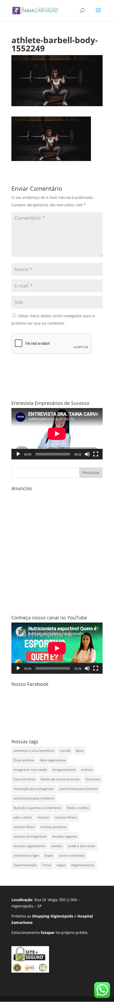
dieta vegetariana (53, 760)
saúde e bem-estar (81, 846)
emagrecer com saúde (30, 769)
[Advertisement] (57, 550)
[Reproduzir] (18, 454)
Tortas (46, 865)
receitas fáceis (24, 827)
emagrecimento (64, 769)
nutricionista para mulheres (34, 798)
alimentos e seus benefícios (34, 750)
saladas (56, 846)
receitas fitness (66, 817)
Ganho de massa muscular (60, 779)
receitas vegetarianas (30, 846)
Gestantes (92, 779)
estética (87, 769)
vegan (61, 865)
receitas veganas (64, 836)
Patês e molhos (78, 808)
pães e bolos (23, 817)
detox (80, 750)
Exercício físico (24, 779)
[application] (57, 433)
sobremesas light (26, 855)
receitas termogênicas (30, 836)
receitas (43, 817)
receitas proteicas (53, 827)
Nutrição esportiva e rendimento (38, 808)
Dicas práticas (24, 760)
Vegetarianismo (82, 865)
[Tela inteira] (95, 454)
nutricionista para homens (78, 788)
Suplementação (25, 865)
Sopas (48, 855)
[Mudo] (87, 454)
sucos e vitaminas (72, 855)
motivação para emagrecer (34, 788)
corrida (65, 750)
